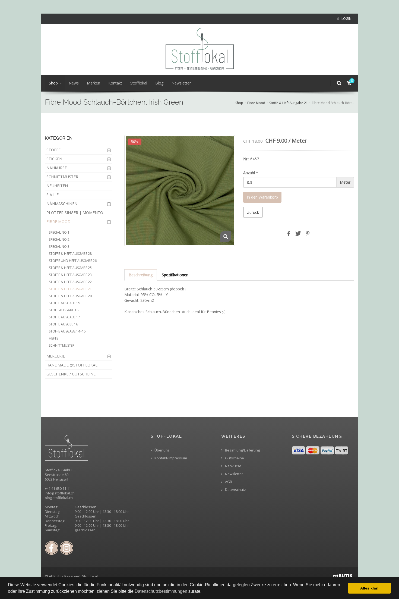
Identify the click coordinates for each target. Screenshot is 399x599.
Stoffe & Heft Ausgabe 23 (70, 274)
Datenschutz (235, 489)
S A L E (52, 194)
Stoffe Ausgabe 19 (64, 303)
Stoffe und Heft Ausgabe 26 (73, 260)
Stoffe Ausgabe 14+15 (67, 331)
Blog (159, 83)
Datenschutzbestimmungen (161, 591)
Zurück (253, 212)
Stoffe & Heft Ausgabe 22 (70, 282)
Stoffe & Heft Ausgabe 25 (70, 267)
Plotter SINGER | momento (74, 212)
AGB (228, 481)
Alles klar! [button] (369, 588)
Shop (53, 83)
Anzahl (250, 172)
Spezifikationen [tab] (175, 274)
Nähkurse (56, 167)
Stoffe (53, 149)
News (74, 83)
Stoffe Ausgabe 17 (64, 317)
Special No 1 (59, 232)
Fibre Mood (256, 103)
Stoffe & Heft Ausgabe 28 (70, 253)
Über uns (162, 450)
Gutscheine (234, 458)
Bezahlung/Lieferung (242, 450)
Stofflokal (138, 83)
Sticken (54, 158)
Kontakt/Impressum (170, 458)
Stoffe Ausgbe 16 (63, 324)
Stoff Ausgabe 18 (63, 310)
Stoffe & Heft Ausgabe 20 (70, 296)
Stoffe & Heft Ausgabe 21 (288, 103)
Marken (93, 83)
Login (346, 18)
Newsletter (181, 83)
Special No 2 (59, 239)
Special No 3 (59, 246)
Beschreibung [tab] (141, 274)
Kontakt (115, 83)
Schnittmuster (62, 176)
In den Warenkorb (262, 197)
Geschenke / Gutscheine (71, 374)
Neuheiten (57, 185)
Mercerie (55, 356)
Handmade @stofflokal (71, 365)
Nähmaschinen (61, 203)
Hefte (53, 338)
